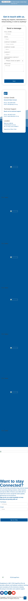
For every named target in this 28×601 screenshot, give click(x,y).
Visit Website (5, 206)
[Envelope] (14, 593)
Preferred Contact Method (11, 58)
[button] (6, 2)
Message (7, 63)
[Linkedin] (6, 593)
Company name (9, 47)
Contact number (10, 42)
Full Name (8, 31)
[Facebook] (2, 593)
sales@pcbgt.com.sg (12, 104)
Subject (7, 52)
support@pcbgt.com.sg (13, 116)
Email (6, 37)
